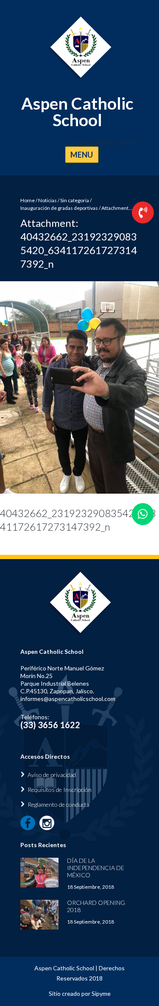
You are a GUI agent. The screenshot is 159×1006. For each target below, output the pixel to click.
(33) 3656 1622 (50, 725)
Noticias (47, 200)
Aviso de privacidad (52, 774)
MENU (81, 154)
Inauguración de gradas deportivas (59, 208)
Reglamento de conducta (58, 804)
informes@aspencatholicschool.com (67, 698)
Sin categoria (74, 200)
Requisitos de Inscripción (60, 789)
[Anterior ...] (40, 387)
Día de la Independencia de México (95, 868)
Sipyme (101, 993)
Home (27, 200)
